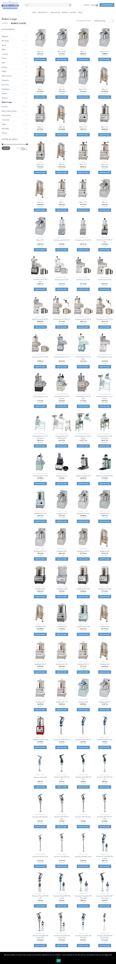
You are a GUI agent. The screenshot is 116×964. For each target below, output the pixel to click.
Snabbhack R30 (40, 626)
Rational (5, 98)
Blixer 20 (62, 89)
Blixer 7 (61, 202)
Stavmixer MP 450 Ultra (83, 817)
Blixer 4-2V (40, 164)
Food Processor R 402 (105, 280)
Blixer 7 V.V (83, 202)
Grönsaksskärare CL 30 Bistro (83, 358)
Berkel (4, 45)
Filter (5, 148)
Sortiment (43, 12)
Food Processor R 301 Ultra (40, 280)
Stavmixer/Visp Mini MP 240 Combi (105, 897)
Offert (73, 12)
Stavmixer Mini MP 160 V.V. (61, 778)
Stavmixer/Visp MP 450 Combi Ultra (61, 937)
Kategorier (5, 80)
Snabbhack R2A (40, 589)
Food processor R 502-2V (83, 319)
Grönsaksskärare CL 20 (61, 357)
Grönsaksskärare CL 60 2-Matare (83, 437)
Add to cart (40, 59)
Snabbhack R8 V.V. (105, 702)
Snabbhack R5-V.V (83, 664)
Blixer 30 (62, 127)
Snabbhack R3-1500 (83, 589)
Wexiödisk (5, 128)
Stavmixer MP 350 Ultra (40, 817)
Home (5, 23)
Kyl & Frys (5, 84)
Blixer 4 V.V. (83, 127)
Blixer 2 (40, 89)
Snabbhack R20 (62, 551)
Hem (34, 12)
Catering (5, 54)
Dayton (4, 58)
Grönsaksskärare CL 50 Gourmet (61, 397)
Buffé (3, 49)
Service (65, 12)
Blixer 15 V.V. (104, 52)
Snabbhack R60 (105, 664)
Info (80, 12)
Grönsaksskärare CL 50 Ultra (83, 397)
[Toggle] (26, 40)
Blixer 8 (104, 202)
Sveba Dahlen (6, 115)
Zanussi (4, 133)
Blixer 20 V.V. (83, 89)
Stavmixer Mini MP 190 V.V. (83, 778)
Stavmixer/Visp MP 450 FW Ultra (83, 937)
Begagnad (55, 12)
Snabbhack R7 (40, 702)
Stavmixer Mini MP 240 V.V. (104, 778)
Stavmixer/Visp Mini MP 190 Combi (83, 897)
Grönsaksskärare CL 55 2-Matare (105, 397)
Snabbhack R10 (62, 513)
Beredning (5, 40)
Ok (59, 960)
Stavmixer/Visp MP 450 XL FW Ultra (104, 937)
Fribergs (4, 67)
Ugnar (4, 124)
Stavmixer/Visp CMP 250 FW (40, 897)
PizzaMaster (6, 89)
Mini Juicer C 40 (61, 476)
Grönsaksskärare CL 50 (40, 396)
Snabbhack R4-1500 (83, 626)
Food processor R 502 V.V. (61, 319)
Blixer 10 (40, 52)
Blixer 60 (40, 202)
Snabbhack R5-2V (62, 664)
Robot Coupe (7, 102)
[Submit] (70, 5)
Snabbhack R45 (105, 626)
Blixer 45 (62, 164)
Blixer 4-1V (104, 127)
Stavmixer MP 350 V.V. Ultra (61, 818)
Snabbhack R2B (62, 589)
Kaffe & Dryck (7, 76)
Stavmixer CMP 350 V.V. (105, 740)
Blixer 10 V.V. (62, 52)
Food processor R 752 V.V (105, 319)
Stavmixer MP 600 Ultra (62, 856)
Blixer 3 (40, 127)
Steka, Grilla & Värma (9, 111)
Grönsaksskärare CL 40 (104, 357)
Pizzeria (4, 93)
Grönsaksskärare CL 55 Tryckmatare (40, 437)
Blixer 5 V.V (83, 164)
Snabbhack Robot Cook (40, 740)
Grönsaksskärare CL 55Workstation (61, 437)
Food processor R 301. (62, 280)
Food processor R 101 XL (62, 240)
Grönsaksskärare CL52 (40, 476)
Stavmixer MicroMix (40, 777)
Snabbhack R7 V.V (62, 702)
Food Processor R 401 (83, 280)
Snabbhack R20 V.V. (83, 551)
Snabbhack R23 (105, 551)
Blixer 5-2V (104, 164)
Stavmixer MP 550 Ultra (40, 856)
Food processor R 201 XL (83, 240)
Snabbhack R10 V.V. (83, 513)
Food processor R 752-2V (40, 357)
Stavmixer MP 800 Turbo (83, 856)
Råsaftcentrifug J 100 (83, 476)
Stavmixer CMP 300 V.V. (83, 740)
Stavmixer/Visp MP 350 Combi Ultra (40, 937)
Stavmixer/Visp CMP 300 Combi (61, 897)
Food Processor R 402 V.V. (40, 319)
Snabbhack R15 (105, 513)
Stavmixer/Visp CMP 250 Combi (104, 857)
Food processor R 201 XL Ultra (105, 241)
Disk (3, 62)
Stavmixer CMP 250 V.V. (62, 740)
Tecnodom (5, 120)
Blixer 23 (105, 89)
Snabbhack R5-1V (40, 664)
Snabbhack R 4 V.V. (40, 513)
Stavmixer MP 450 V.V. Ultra (104, 818)
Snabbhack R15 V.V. (40, 551)
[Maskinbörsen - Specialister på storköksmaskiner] (11, 5)
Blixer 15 (83, 52)
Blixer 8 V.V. (40, 240)
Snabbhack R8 (83, 702)
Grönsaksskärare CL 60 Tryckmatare (104, 437)
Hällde (4, 71)
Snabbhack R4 (61, 626)
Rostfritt (5, 106)
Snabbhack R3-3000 (104, 589)
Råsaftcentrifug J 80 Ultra (104, 476)
